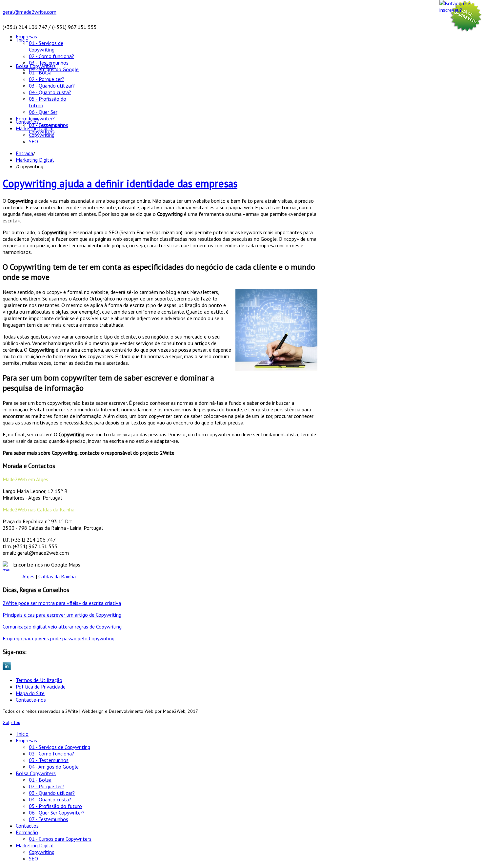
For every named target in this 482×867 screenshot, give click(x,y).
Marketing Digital (35, 159)
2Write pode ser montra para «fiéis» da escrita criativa (62, 603)
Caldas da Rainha (57, 576)
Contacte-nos (31, 699)
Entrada (24, 153)
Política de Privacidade (41, 686)
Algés (29, 576)
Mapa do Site (30, 693)
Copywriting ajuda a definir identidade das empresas (120, 183)
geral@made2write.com (29, 12)
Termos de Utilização (39, 680)
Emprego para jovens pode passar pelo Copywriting (58, 638)
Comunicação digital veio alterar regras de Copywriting (62, 626)
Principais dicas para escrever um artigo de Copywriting (62, 614)
